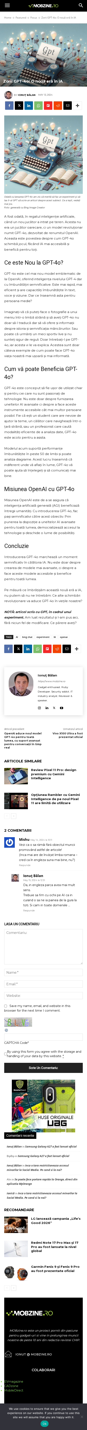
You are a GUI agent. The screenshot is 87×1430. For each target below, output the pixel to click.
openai (64, 637)
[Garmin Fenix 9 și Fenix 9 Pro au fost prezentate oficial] (16, 1273)
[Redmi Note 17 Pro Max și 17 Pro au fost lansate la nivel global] (16, 1249)
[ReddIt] (58, 105)
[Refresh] (6, 1031)
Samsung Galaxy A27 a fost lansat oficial (51, 1146)
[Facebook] (9, 105)
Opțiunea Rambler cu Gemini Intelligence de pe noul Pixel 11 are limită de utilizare (55, 799)
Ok (44, 1423)
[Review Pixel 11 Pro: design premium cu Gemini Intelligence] (16, 776)
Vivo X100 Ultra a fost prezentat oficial (68, 735)
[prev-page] (7, 816)
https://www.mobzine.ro (51, 681)
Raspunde (24, 865)
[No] (82, 1417)
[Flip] (48, 105)
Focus (33, 17)
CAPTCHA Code (16, 1043)
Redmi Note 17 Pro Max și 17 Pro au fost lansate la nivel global (54, 1247)
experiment (43, 637)
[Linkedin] (28, 105)
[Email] (67, 105)
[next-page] (13, 816)
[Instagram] (39, 707)
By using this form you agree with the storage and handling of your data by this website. (44, 1054)
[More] (77, 105)
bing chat (27, 637)
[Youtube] (61, 707)
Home (7, 17)
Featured (21, 17)
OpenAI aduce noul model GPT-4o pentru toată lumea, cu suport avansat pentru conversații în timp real (23, 740)
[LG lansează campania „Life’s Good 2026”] (16, 1225)
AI (17, 637)
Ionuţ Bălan (26, 95)
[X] (19, 105)
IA (55, 637)
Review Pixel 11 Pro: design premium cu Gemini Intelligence (53, 774)
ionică (11, 1193)
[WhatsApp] (38, 105)
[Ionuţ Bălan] (9, 95)
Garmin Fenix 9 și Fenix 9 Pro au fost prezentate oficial (55, 1269)
